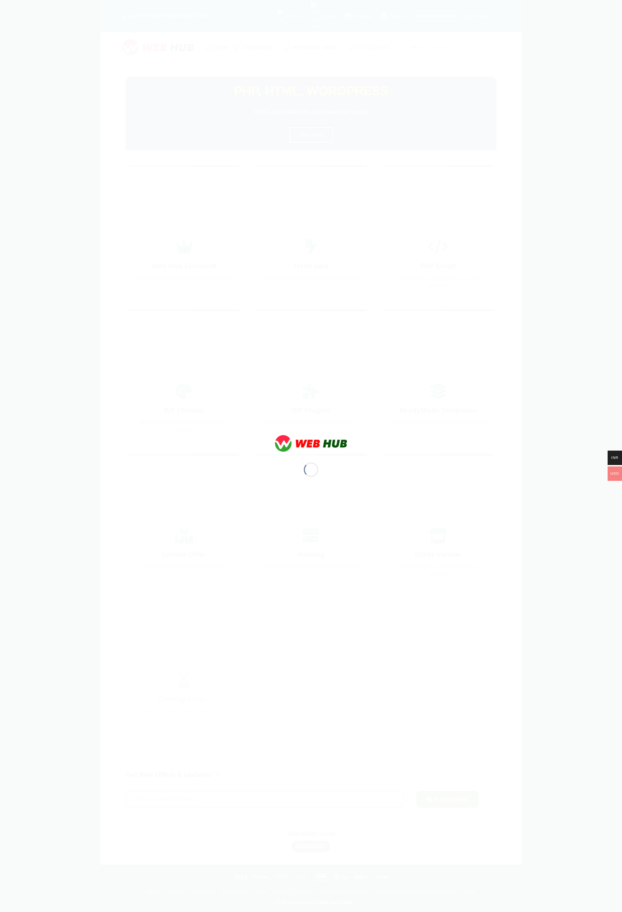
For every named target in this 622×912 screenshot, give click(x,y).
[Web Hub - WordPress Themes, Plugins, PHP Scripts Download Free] (311, 443)
